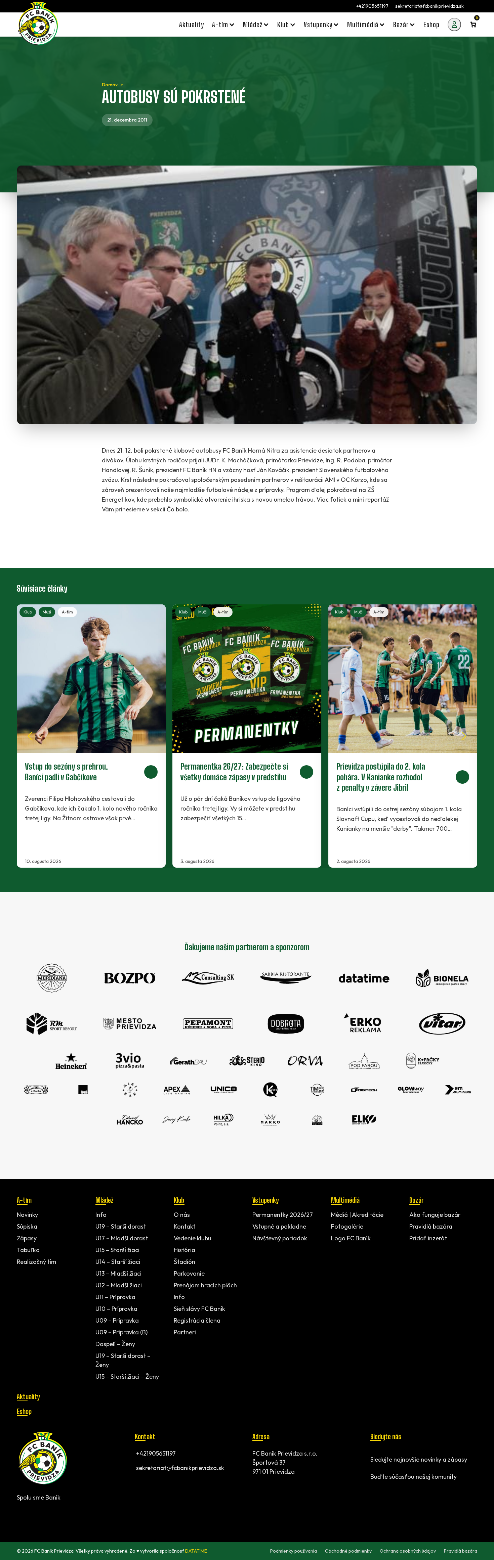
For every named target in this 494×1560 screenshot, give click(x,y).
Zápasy (27, 1238)
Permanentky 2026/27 (282, 1215)
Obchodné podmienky (348, 1551)
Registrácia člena (197, 1320)
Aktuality (28, 1396)
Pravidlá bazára (430, 1226)
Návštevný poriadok (279, 1238)
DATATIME (196, 1551)
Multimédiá (345, 1200)
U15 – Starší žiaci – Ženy (127, 1376)
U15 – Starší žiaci (117, 1250)
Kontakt (184, 1226)
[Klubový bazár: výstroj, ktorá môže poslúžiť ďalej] (246, 736)
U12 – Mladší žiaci (118, 1285)
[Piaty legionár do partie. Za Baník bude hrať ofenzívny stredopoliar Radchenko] (402, 736)
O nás (182, 1215)
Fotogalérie (347, 1226)
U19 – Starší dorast (120, 1226)
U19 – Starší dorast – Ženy (123, 1360)
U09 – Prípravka (117, 1320)
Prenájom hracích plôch (205, 1285)
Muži (47, 611)
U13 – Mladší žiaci (118, 1273)
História (184, 1250)
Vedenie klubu (192, 1238)
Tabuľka (28, 1250)
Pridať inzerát (428, 1238)
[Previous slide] (30, 736)
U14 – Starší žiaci (117, 1262)
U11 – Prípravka (115, 1297)
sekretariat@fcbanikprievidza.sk (429, 6)
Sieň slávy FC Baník (199, 1309)
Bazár (416, 1200)
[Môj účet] (454, 24)
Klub (28, 611)
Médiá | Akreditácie (357, 1215)
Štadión (184, 1262)
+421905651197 (372, 6)
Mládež (104, 1200)
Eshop (24, 1411)
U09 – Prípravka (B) (121, 1332)
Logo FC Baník (351, 1238)
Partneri (185, 1332)
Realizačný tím (36, 1262)
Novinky (27, 1215)
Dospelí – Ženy (115, 1344)
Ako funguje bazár (434, 1215)
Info (101, 1215)
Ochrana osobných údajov (408, 1551)
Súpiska (27, 1226)
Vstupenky (265, 1200)
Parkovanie (189, 1273)
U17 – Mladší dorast (121, 1238)
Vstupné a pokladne (279, 1226)
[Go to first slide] (464, 736)
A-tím (67, 611)
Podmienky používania (293, 1551)
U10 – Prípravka (116, 1309)
